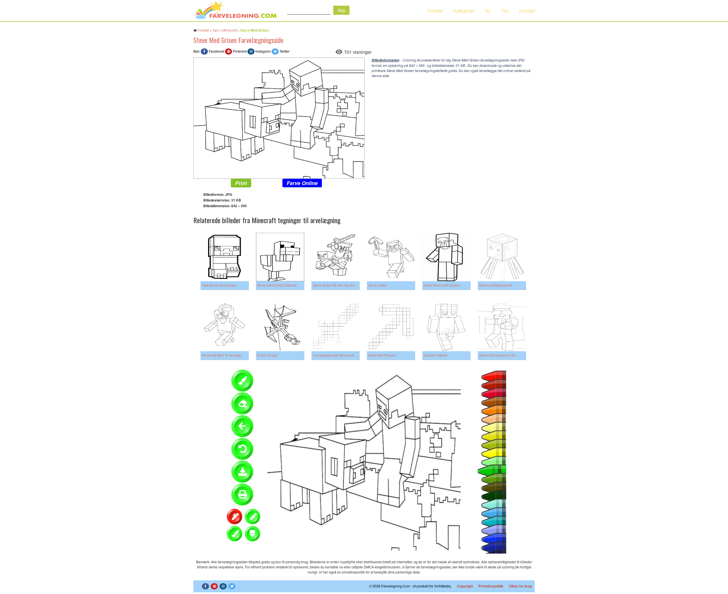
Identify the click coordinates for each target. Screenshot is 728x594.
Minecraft (229, 30)
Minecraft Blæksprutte (496, 285)
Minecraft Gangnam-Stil (497, 355)
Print (241, 183)
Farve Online (302, 183)
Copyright (465, 586)
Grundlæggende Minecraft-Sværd (339, 355)
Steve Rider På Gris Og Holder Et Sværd (344, 285)
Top (505, 10)
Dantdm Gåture (435, 355)
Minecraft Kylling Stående (277, 285)
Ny (488, 10)
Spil (216, 30)
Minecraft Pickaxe (382, 355)
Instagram (263, 51)
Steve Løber (377, 285)
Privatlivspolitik (490, 586)
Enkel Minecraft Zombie (442, 285)
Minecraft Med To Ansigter (222, 355)
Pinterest (240, 51)
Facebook (216, 51)
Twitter (284, 51)
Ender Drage (267, 355)
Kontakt (527, 10)
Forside (435, 10)
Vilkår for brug (520, 586)
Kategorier (463, 10)
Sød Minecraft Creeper (219, 285)
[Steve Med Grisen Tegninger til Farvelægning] (279, 117)
